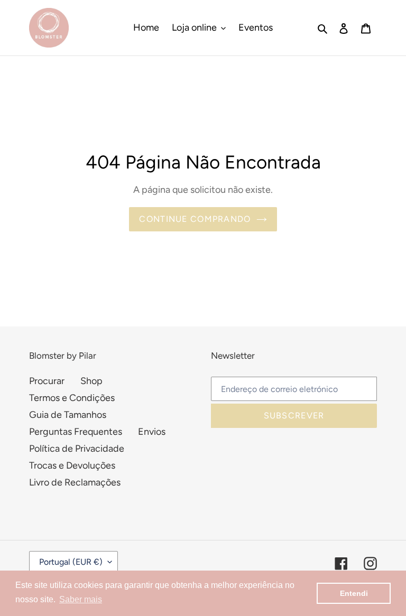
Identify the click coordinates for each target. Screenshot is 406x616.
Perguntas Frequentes (75, 431)
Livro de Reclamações (75, 482)
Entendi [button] (354, 593)
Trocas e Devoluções (72, 465)
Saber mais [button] (80, 599)
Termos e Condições (72, 398)
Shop (91, 381)
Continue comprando (195, 219)
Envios (151, 431)
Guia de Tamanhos (67, 415)
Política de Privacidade (76, 448)
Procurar (46, 381)
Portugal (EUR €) (71, 562)
